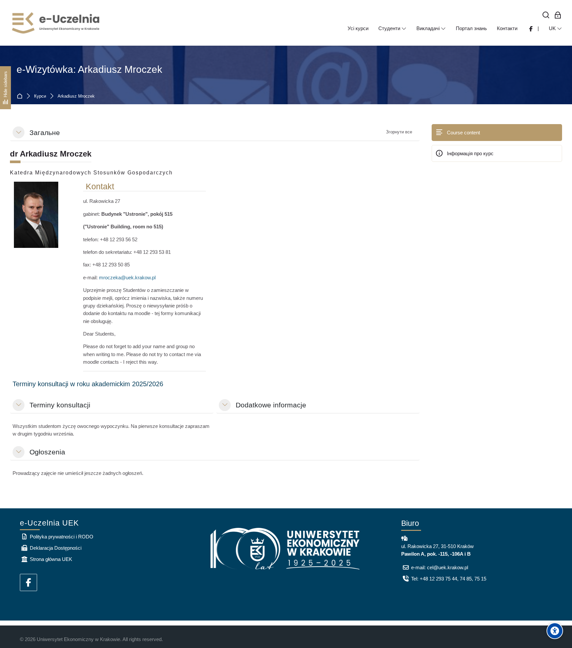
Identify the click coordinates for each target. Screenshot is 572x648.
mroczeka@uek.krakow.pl (127, 277)
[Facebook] (28, 582)
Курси (40, 96)
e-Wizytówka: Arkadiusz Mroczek (89, 69)
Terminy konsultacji (59, 405)
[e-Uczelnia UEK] (56, 22)
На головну (21, 96)
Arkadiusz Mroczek (76, 96)
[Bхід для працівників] (558, 15)
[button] (18, 132)
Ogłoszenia (47, 452)
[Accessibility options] (555, 631)
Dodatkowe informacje (271, 405)
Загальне (44, 132)
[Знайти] (546, 15)
